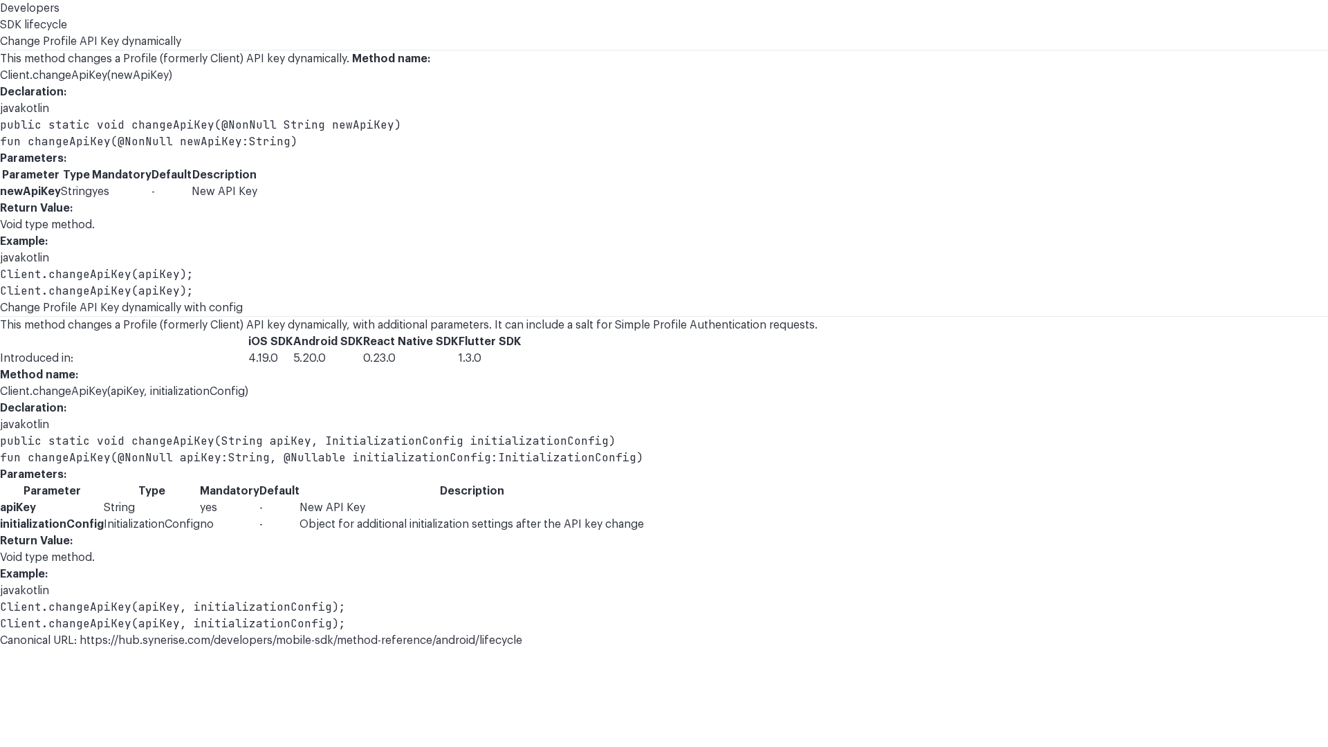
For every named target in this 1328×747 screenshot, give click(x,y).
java (10, 108)
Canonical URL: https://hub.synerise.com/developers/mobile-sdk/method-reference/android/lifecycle (261, 640)
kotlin (34, 108)
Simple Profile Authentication (690, 325)
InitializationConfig (152, 524)
